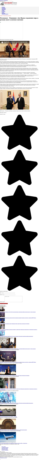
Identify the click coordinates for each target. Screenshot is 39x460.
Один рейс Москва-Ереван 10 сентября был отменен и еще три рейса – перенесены (13, 443)
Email (1, 294)
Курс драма (4, 446)
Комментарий (2, 301)
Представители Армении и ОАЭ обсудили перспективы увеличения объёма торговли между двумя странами (18, 348)
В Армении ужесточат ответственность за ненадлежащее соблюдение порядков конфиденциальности (16, 336)
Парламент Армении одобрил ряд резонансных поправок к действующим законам (13, 429)
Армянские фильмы (5, 447)
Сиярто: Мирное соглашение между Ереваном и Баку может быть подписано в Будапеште (14, 323)
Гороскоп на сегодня (3, 457)
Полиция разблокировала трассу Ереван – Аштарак (8, 416)
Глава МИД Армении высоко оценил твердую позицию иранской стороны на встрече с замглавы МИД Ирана (18, 317)
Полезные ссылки (5, 449)
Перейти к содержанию (4, 0)
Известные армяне (5, 448)
